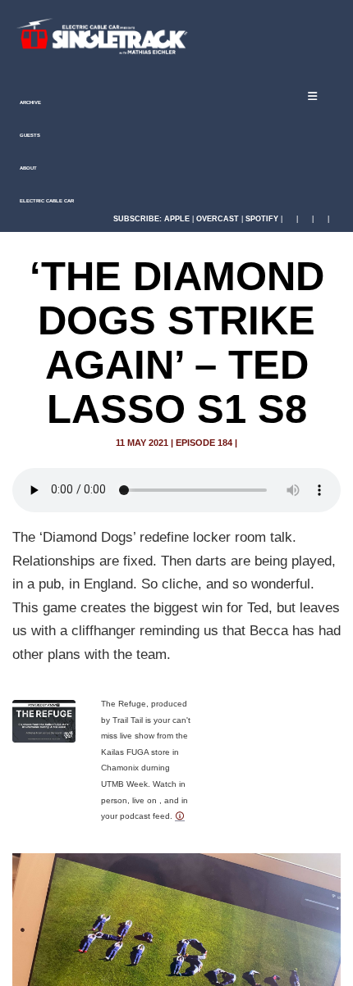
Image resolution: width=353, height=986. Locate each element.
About (27, 168)
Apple (177, 219)
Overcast (217, 219)
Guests (29, 135)
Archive (29, 102)
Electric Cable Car (46, 200)
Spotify (261, 219)
